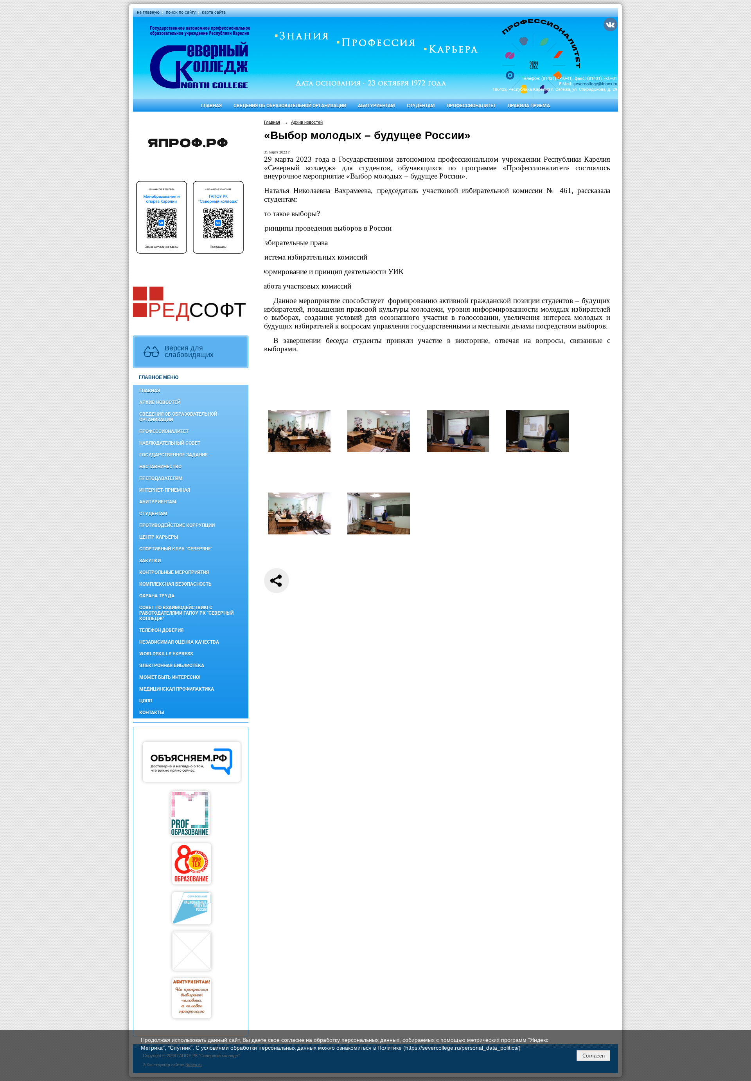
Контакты (151, 712)
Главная (211, 105)
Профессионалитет (471, 105)
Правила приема (529, 105)
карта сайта (214, 12)
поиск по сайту (181, 12)
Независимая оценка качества (179, 642)
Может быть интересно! (169, 677)
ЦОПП (145, 701)
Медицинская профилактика (176, 689)
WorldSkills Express (166, 654)
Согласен (593, 1056)
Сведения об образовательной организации (290, 105)
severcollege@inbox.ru (595, 84)
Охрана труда (156, 596)
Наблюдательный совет (169, 443)
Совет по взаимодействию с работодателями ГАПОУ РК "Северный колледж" (186, 613)
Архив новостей (159, 402)
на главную (148, 12)
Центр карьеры (158, 537)
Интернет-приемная (164, 490)
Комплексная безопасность (175, 584)
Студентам (421, 105)
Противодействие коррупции (177, 525)
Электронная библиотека (171, 665)
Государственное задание (173, 455)
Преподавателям (161, 478)
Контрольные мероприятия (174, 572)
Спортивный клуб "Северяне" (175, 549)
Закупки (150, 560)
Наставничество (160, 466)
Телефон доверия (161, 630)
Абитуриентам (376, 105)
